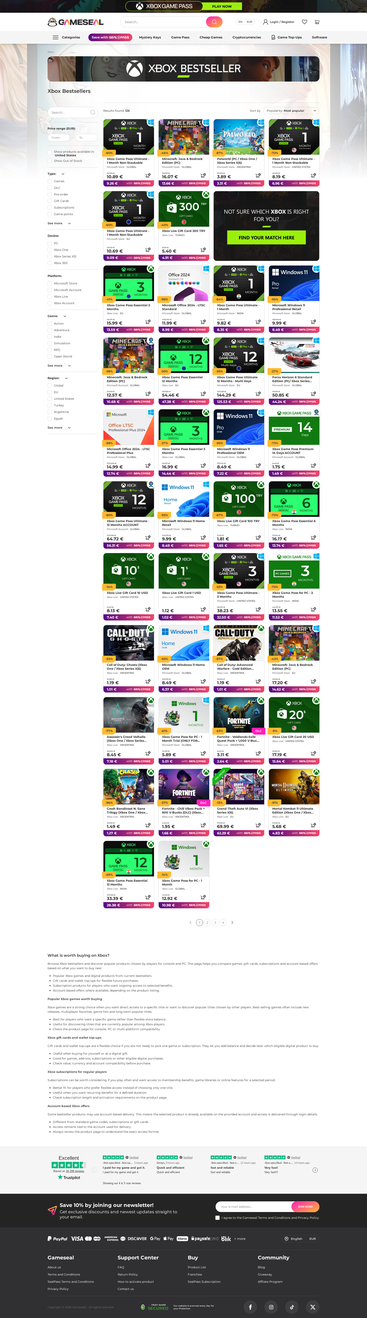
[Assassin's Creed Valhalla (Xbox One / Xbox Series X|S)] (128, 715)
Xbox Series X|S (65, 256)
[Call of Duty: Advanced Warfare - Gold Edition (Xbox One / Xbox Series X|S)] (239, 643)
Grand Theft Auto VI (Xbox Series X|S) (237, 810)
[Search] (214, 21)
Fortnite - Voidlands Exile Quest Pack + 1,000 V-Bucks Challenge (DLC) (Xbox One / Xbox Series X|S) (238, 738)
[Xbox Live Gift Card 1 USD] (184, 571)
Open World (63, 356)
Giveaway (265, 1274)
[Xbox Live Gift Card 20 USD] (294, 715)
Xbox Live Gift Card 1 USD (181, 593)
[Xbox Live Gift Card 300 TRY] (184, 209)
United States (64, 399)
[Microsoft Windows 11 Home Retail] (184, 499)
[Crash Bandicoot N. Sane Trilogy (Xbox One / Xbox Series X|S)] (128, 786)
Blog (261, 1267)
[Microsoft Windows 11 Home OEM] (184, 643)
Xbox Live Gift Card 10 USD (127, 593)
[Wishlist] (304, 22)
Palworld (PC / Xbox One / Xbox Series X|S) (237, 161)
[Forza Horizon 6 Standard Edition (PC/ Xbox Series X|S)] (294, 355)
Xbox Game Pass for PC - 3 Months (292, 595)
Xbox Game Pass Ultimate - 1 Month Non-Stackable (128, 161)
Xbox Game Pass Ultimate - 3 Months (238, 595)
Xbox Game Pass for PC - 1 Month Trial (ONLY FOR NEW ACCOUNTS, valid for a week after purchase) (183, 738)
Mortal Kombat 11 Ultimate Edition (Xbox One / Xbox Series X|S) (292, 810)
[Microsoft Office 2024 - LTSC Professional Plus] (128, 427)
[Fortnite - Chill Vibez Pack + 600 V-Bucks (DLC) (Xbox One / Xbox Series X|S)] (184, 786)
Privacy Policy (308, 1218)
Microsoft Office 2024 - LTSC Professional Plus (128, 451)
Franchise (195, 1274)
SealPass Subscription (204, 1282)
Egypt (58, 418)
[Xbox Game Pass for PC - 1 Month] (184, 858)
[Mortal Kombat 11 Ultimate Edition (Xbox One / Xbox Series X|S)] (294, 786)
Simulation (62, 343)
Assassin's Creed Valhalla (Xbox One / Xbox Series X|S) (126, 738)
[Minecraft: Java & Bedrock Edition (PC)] (184, 137)
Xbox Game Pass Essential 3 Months (128, 307)
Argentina (61, 412)
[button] (317, 22)
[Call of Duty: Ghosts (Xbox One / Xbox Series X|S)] (128, 643)
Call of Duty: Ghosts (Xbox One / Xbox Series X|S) (127, 667)
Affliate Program (270, 1282)
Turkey (59, 405)
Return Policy (128, 1274)
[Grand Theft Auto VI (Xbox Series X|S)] (239, 786)
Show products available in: (74, 153)
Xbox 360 (61, 263)
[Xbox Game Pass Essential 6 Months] (294, 499)
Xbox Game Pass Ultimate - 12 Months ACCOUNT (128, 523)
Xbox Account (64, 303)
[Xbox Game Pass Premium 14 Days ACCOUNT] (294, 427)
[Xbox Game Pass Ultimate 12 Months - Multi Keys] (239, 355)
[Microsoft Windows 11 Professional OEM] (239, 427)
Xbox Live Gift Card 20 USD (293, 737)
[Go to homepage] (76, 22)
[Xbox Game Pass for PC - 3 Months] (294, 571)
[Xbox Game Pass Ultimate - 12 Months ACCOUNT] (128, 499)
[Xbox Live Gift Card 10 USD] (128, 571)
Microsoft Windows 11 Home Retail (183, 523)
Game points (63, 214)
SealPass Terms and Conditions (71, 1282)
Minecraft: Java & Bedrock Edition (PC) (182, 161)
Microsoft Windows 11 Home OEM (183, 667)
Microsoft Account (68, 290)
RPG (57, 350)
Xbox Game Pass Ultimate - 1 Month (238, 307)
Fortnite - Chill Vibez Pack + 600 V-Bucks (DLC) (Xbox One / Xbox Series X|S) (183, 810)
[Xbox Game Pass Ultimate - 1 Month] (239, 283)
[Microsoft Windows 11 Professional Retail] (294, 283)
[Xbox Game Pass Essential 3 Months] (128, 283)
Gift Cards (61, 201)
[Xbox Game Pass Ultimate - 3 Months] (239, 571)
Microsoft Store (65, 283)
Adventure (61, 330)
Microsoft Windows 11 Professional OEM (233, 451)
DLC (57, 188)
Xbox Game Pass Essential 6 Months (294, 523)
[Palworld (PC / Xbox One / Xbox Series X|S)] (239, 137)
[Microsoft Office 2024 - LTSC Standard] (184, 283)
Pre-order (61, 194)
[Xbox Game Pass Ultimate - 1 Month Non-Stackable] (128, 137)
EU (56, 392)
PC (56, 243)
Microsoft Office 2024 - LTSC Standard (183, 307)
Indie (57, 337)
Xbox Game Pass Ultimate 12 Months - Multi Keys (237, 379)
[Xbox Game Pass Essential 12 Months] (184, 355)
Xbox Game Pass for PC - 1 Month (182, 882)
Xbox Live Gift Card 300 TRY (183, 231)
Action (59, 323)
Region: (54, 378)
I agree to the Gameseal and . (270, 1217)
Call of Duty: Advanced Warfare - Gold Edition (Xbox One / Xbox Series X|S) (235, 667)
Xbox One (61, 250)
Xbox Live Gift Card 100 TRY (238, 521)
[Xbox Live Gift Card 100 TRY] (239, 499)
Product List (197, 1267)
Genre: (53, 316)
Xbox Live (61, 296)
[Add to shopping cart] (148, 175)
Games (59, 181)
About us (54, 1267)
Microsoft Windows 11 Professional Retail (288, 307)
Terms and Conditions (274, 1218)
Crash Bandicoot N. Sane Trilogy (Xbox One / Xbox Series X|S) (126, 810)
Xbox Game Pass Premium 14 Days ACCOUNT (293, 451)
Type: (52, 174)
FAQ (121, 1267)
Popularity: (285, 111)
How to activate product (136, 1282)
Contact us (126, 1289)
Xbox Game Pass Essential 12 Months (182, 379)
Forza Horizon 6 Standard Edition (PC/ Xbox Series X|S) (292, 379)
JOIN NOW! (305, 1206)
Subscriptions (64, 207)
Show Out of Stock (68, 161)
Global (59, 385)
